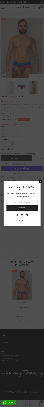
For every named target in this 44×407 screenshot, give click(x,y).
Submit (22, 208)
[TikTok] (27, 215)
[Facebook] (17, 215)
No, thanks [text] (23, 221)
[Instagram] (22, 215)
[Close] (40, 181)
